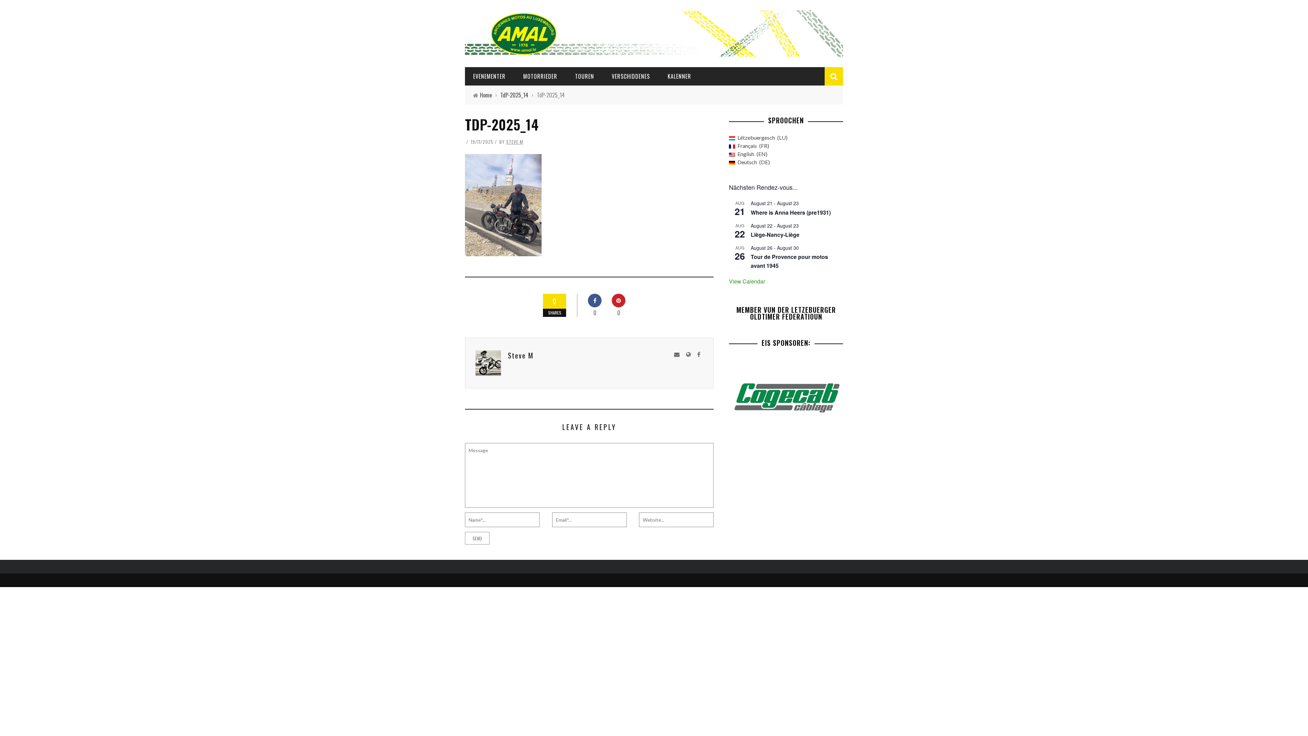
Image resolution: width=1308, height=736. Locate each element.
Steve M (514, 141)
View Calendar (747, 281)
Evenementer (489, 76)
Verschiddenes (631, 76)
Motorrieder (540, 76)
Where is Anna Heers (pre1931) (791, 212)
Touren (584, 76)
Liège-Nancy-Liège (775, 235)
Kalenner (679, 76)
